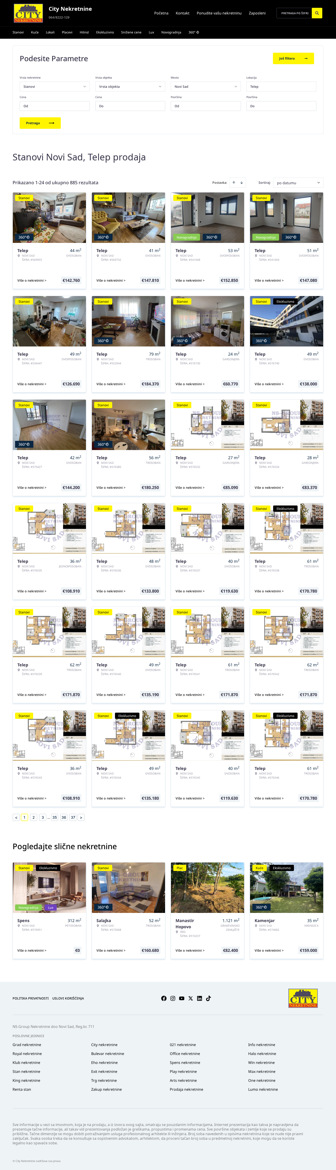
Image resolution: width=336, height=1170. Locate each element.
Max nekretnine (261, 1071)
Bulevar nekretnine (107, 1053)
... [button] (48, 817)
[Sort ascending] (233, 183)
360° (192, 32)
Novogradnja (171, 32)
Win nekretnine (261, 1062)
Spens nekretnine (185, 1062)
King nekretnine (26, 1080)
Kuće (35, 32)
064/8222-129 (59, 17)
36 (63, 817)
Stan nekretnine (26, 1071)
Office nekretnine (185, 1053)
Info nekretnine (261, 1044)
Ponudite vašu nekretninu (219, 13)
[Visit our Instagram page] (173, 998)
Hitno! (84, 32)
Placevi (67, 32)
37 (73, 817)
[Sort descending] (241, 183)
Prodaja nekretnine (186, 1089)
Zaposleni (257, 13)
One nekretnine (261, 1080)
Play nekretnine (183, 1071)
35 (54, 817)
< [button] (16, 817)
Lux (151, 32)
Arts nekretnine (183, 1080)
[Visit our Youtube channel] (181, 998)
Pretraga (33, 123)
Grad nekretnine (27, 1044)
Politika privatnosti (31, 998)
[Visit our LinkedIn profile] (199, 998)
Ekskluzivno (105, 32)
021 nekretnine (183, 1044)
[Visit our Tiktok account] (208, 998)
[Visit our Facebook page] (164, 998)
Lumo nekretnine (263, 1089)
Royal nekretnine (27, 1053)
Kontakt (182, 13)
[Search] (317, 13)
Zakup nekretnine (106, 1089)
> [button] (81, 817)
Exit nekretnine (104, 1071)
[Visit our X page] (190, 998)
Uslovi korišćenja (68, 998)
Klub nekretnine (26, 1062)
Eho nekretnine (104, 1062)
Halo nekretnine (262, 1053)
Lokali (50, 32)
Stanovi (18, 32)
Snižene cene (131, 32)
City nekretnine (104, 1044)
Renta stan (22, 1089)
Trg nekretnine (104, 1080)
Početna (161, 13)
